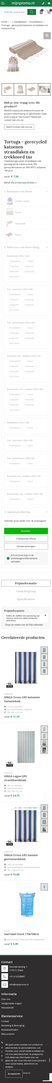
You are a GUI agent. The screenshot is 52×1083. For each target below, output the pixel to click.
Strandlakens (36, 21)
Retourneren (7, 1033)
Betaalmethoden (9, 1029)
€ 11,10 (11, 716)
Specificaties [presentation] (26, 599)
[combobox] (14, 12)
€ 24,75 (11, 795)
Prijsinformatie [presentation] (26, 583)
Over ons (5, 999)
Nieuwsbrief (7, 1007)
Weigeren (26, 1073)
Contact (5, 1021)
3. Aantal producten (17, 512)
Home (4, 21)
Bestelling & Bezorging (12, 1025)
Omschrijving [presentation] (26, 591)
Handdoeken (20, 21)
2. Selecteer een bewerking (21, 247)
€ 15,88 (11, 874)
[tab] (26, 583)
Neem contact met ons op (19, 126)
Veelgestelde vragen (11, 1003)
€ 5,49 (11, 944)
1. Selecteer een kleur (18, 191)
